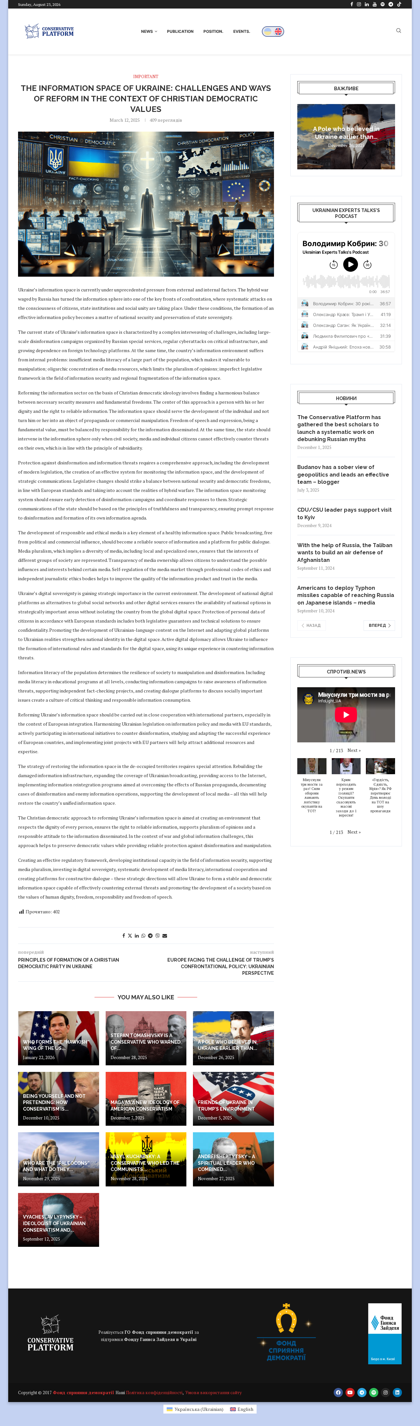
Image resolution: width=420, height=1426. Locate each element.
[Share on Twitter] (130, 935)
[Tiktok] (399, 4)
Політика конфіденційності (154, 1392)
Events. (241, 31)
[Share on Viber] (157, 935)
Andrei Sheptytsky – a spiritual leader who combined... (226, 1163)
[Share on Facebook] (123, 935)
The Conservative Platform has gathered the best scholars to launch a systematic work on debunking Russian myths (339, 428)
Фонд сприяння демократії (84, 1392)
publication (180, 31)
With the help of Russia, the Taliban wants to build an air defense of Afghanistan (344, 552)
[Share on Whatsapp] (143, 935)
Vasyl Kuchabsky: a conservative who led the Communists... (145, 1163)
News (147, 31)
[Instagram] (359, 4)
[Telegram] (390, 4)
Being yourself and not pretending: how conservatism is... (54, 1103)
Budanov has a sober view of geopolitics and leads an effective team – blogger (343, 474)
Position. (213, 31)
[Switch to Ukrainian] (267, 31)
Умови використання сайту (213, 1392)
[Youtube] (374, 4)
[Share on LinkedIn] (137, 935)
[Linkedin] (367, 4)
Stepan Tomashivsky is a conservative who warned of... (145, 1042)
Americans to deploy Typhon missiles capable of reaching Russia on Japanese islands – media (345, 595)
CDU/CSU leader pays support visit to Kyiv (344, 513)
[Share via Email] (164, 935)
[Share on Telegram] (150, 935)
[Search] (398, 31)
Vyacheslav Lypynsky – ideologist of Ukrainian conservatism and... (54, 1223)
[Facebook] (351, 4)
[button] (303, 136)
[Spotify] (382, 4)
